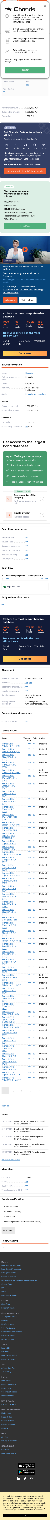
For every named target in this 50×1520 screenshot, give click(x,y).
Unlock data (10, 300)
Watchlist (4, 1352)
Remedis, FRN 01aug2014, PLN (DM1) (9, 817)
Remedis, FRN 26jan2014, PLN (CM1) (9, 904)
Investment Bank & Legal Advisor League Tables (19, 1280)
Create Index (6, 1388)
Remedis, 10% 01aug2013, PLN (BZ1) (9, 969)
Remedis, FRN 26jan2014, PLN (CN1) (9, 911)
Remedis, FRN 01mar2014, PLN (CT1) (9, 880)
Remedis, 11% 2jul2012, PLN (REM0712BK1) (9, 1019)
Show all (5, 1106)
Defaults (4, 1320)
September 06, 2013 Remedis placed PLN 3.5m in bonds (29, 1153)
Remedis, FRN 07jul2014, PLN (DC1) (11, 853)
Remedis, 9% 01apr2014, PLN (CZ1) (9, 867)
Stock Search (6, 1304)
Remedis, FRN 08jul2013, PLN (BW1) (11, 984)
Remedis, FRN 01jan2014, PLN (9, 842)
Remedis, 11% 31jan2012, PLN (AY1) (11, 1079)
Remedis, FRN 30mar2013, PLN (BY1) (9, 977)
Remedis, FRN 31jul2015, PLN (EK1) (11, 745)
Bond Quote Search (8, 1273)
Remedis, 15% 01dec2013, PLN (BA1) (9, 1048)
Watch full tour (28, 300)
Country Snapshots (8, 1384)
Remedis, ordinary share (35, 394)
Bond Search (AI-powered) (11, 1269)
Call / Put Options (8, 1328)
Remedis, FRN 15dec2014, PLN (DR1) (9, 801)
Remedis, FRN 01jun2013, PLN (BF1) (11, 1026)
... (30, 1091)
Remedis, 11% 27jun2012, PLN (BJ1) (11, 1013)
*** (27, 84)
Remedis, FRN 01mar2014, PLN (9, 829)
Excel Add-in (6, 1348)
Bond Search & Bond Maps (11, 1265)
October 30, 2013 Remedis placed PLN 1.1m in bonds (28, 1130)
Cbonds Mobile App (8, 1359)
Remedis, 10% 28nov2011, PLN (9, 1055)
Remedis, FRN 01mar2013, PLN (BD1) (9, 1032)
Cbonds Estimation (8, 1277)
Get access (25, 353)
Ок (25, 1515)
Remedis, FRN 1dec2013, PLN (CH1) (11, 939)
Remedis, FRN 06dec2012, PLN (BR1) (9, 998)
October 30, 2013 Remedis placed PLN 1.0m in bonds (28, 1138)
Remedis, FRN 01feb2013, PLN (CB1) (9, 954)
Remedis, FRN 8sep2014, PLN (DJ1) (11, 823)
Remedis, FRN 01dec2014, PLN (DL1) (9, 809)
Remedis (29, 373)
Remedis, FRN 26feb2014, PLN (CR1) (9, 896)
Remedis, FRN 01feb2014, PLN (9, 847)
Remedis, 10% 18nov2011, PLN (9, 1068)
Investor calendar (7, 1339)
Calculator (5, 1450)
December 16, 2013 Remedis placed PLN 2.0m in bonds (29, 1122)
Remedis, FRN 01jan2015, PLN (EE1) (11, 771)
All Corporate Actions (9, 1317)
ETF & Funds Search (8, 1404)
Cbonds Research (7, 1421)
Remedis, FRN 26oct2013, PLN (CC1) (9, 946)
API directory (6, 1372)
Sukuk (3, 1292)
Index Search (6, 1381)
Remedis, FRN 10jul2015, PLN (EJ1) (11, 750)
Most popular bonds (9, 1295)
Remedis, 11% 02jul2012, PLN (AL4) (11, 1073)
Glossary (4, 1428)
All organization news (11, 1159)
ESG (2, 1288)
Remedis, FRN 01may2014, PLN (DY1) (9, 778)
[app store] (26, 1465)
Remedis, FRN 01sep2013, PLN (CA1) (9, 961)
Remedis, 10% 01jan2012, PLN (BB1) (9, 1040)
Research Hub (6, 1417)
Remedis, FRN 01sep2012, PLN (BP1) (9, 1006)
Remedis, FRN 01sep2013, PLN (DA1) (9, 859)
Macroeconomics (7, 1396)
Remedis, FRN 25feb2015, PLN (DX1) (9, 785)
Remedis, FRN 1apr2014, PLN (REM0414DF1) (8, 835)
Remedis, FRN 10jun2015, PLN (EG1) (9, 757)
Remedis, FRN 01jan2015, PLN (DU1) (9, 793)
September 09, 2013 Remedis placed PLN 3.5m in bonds (29, 1145)
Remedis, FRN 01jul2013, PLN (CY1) (11, 874)
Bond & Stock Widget (9, 1356)
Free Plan (25, 226)
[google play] (26, 1472)
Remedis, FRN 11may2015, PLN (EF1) (9, 764)
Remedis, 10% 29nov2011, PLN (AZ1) (9, 1061)
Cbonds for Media (8, 1424)
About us (4, 1437)
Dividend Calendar (8, 1308)
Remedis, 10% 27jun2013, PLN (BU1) (9, 990)
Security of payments (9, 1441)
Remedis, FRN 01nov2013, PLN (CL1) (9, 925)
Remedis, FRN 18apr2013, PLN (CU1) (9, 888)
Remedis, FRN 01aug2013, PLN (9, 918)
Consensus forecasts (9, 1392)
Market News (6, 1413)
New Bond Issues (7, 1324)
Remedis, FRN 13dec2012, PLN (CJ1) (9, 933)
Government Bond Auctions (11, 1332)
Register (25, 70)
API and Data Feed (8, 1368)
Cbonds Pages (6, 1284)
